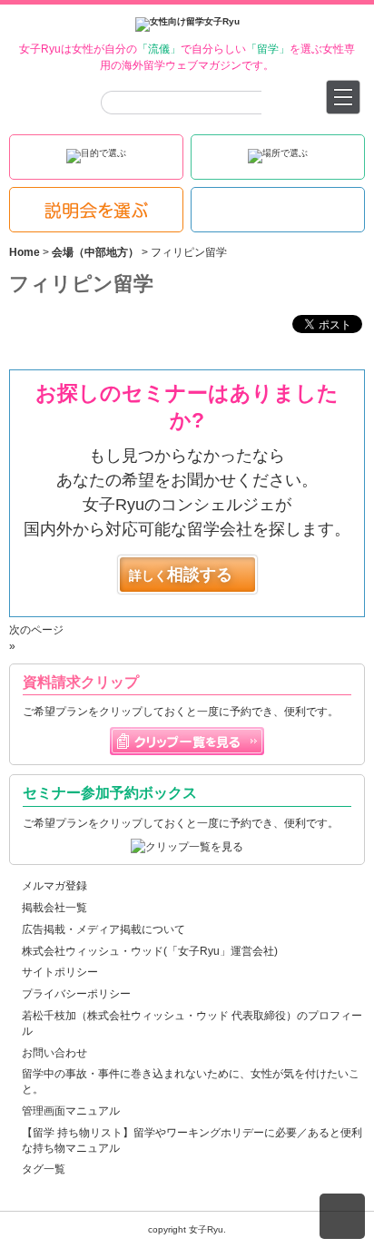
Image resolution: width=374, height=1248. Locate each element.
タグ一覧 (43, 1169)
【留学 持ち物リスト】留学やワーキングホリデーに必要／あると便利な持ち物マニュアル (192, 1140)
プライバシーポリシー (76, 994)
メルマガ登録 (54, 885)
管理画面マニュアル (71, 1111)
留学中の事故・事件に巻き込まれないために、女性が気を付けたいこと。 (190, 1081)
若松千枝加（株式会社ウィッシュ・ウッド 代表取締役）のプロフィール (192, 1023)
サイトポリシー (60, 972)
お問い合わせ (54, 1053)
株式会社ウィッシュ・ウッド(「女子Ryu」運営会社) (150, 951)
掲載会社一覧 (54, 907)
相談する (180, 574)
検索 (262, 102)
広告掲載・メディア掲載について (103, 929)
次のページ (36, 630)
